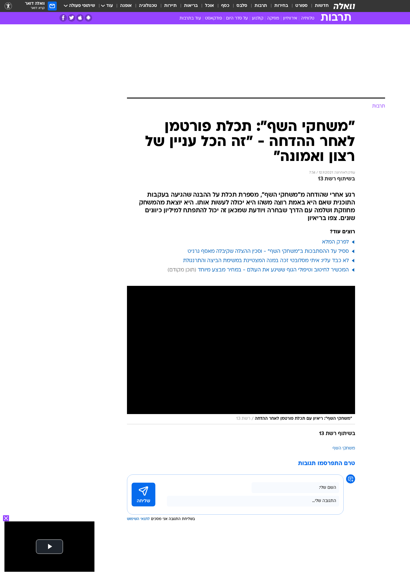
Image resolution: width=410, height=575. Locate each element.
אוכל (209, 6)
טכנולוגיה (148, 6)
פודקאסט (213, 18)
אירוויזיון (290, 18)
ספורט (301, 6)
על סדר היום (237, 18)
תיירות (170, 6)
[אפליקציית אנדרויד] (88, 18)
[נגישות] (8, 6)
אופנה (126, 6)
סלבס (242, 6)
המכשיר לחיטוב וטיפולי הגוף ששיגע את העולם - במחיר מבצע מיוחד (273, 270)
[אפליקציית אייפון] (80, 18)
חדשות (322, 6)
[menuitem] (318, 6)
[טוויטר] (71, 18)
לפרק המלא (335, 242)
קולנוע (257, 18)
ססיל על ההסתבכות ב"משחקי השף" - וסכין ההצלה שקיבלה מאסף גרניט (268, 251)
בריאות (191, 6)
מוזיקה (273, 18)
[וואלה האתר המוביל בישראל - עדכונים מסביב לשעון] (344, 6)
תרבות (261, 6)
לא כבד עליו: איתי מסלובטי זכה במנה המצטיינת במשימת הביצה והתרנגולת (266, 260)
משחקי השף (344, 448)
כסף (225, 6)
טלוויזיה (307, 18)
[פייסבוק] (63, 18)
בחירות (281, 6)
